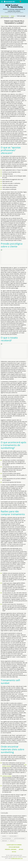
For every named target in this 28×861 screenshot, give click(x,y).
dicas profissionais (6, 838)
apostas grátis (13, 836)
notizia (14, 851)
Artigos (12, 16)
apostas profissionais (19, 838)
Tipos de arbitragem (14, 847)
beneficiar (4, 840)
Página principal (5, 16)
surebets (4, 836)
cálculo (12, 840)
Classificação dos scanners (14, 844)
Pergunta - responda (10, 849)
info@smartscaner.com (17, 858)
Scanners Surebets (7, 776)
